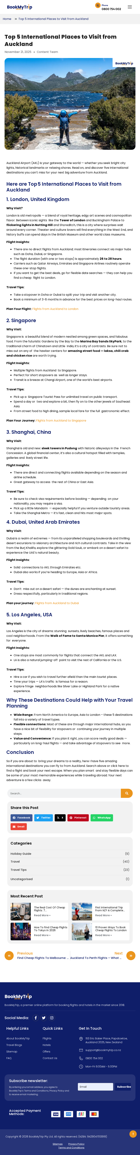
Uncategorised (22, 879)
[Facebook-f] (35, 1018)
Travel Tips (19, 870)
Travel (15, 862)
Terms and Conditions (36, 1090)
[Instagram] (51, 1018)
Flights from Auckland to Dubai (57, 603)
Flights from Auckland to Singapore (61, 420)
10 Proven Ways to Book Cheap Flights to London (111, 929)
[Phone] (98, 6)
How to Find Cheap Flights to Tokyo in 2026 (50, 929)
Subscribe (124, 1087)
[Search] (127, 793)
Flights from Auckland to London (55, 309)
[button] (21, 817)
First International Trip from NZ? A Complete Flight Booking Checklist (111, 909)
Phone (105, 5)
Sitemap (58, 1144)
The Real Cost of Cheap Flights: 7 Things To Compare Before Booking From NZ (49, 909)
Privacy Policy (56, 1090)
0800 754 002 (111, 9)
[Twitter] (43, 1018)
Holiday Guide (21, 854)
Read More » (42, 915)
